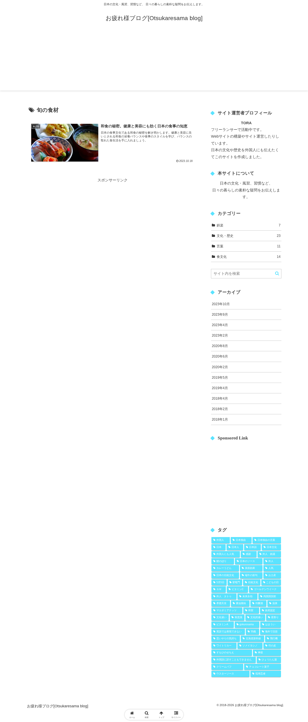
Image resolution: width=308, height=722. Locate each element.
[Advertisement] (154, 61)
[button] (277, 273)
